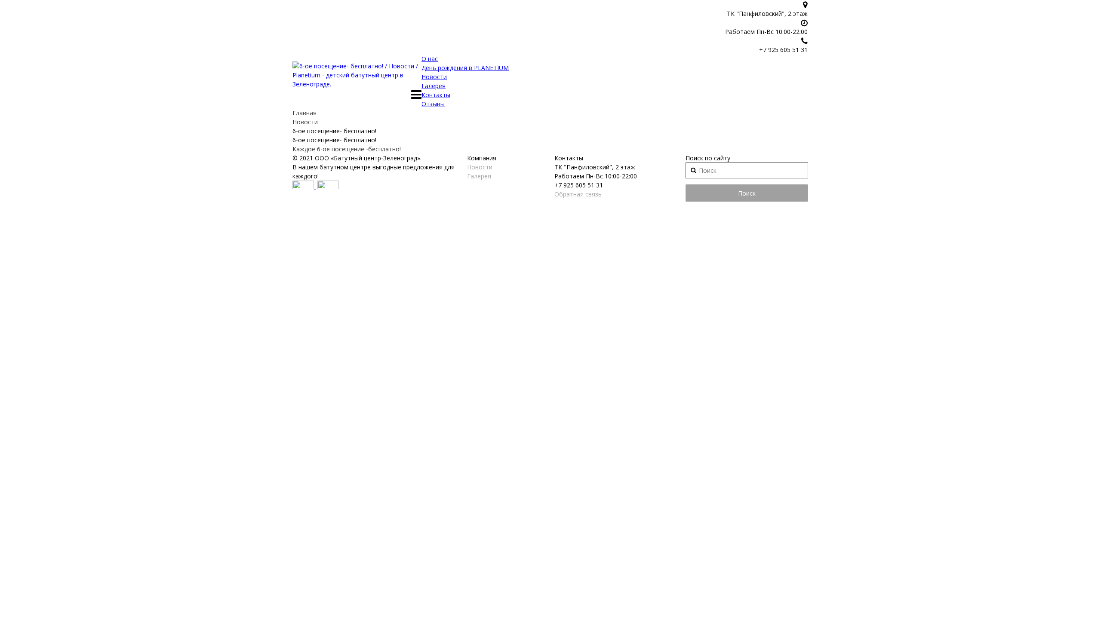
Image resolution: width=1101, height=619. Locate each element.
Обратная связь (578, 194)
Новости (434, 77)
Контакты (435, 95)
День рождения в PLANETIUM (465, 68)
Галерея (433, 86)
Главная (304, 113)
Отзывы (433, 104)
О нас (429, 59)
